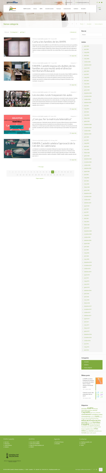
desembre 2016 (88, 334)
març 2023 (86, 149)
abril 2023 (86, 146)
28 (35, 174)
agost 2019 (87, 274)
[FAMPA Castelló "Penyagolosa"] (12, 8)
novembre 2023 (88, 127)
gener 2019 (86, 287)
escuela (90, 423)
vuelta (91, 433)
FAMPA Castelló (44, 38)
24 (23, 174)
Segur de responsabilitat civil (37, 445)
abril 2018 (86, 296)
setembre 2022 (87, 168)
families (96, 422)
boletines (90, 410)
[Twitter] (99, 2)
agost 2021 (87, 206)
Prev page (41, 166)
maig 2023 (86, 143)
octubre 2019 (87, 268)
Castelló (85, 412)
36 (60, 174)
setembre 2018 (87, 290)
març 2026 (86, 58)
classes (94, 412)
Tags (23, 32)
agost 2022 (87, 171)
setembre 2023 (87, 133)
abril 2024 (86, 112)
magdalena (87, 429)
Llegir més (73, 55)
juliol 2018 (86, 293)
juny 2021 (86, 212)
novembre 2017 (88, 309)
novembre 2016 (88, 337)
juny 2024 (86, 105)
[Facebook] (97, 2)
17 (58, 172)
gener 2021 (86, 227)
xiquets (94, 433)
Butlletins (86, 364)
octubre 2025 (87, 61)
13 (46, 172)
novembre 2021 (88, 196)
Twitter (82, 445)
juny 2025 (86, 74)
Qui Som (7, 442)
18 (61, 172)
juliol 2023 (86, 137)
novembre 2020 (88, 234)
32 (48, 174)
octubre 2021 (87, 199)
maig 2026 (86, 52)
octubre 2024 (87, 99)
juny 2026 (86, 49)
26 (29, 174)
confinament (86, 414)
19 (64, 172)
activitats (84, 408)
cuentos (93, 416)
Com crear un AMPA (34, 442)
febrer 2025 (87, 86)
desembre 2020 (88, 231)
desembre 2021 (88, 193)
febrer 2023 (87, 152)
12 (43, 172)
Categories (14, 32)
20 (67, 172)
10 (37, 172)
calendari (94, 410)
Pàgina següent (39, 178)
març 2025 (86, 83)
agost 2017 (87, 318)
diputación (83, 418)
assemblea (84, 410)
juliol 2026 (86, 46)
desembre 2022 (88, 159)
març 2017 (86, 325)
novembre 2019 (88, 265)
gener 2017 (86, 331)
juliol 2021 (86, 209)
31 (45, 174)
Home (81, 24)
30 (41, 174)
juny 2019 (86, 278)
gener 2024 (86, 121)
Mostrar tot (73, 32)
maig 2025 (86, 77)
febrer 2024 (87, 118)
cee (91, 412)
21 (71, 172)
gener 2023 (86, 155)
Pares (87, 431)
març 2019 (86, 284)
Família (92, 425)
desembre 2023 (88, 124)
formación (83, 426)
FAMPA (85, 424)
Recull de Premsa (59, 442)
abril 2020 (86, 256)
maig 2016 (86, 347)
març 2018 (86, 300)
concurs (98, 412)
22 (17, 174)
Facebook (82, 443)
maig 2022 (86, 177)
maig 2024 (86, 108)
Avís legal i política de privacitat (83, 469)
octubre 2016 (87, 340)
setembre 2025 (87, 65)
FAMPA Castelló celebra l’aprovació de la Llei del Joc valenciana (53, 144)
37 (63, 174)
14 (49, 172)
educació (86, 420)
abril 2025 (86, 80)
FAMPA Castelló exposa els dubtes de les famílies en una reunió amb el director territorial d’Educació (53, 68)
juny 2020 (86, 249)
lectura (83, 429)
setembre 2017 (87, 315)
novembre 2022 (88, 162)
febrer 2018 (87, 303)
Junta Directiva (8, 445)
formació (97, 425)
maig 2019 (86, 281)
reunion (91, 431)
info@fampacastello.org (83, 2)
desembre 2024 (88, 93)
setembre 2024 (87, 102)
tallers (100, 431)
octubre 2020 (87, 237)
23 (20, 174)
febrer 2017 (87, 328)
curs (97, 416)
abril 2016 (86, 350)
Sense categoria (88, 367)
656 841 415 (69, 2)
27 (32, 174)
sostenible (96, 431)
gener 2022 (86, 190)
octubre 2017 (87, 312)
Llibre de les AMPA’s (35, 443)
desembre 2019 (88, 262)
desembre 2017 (88, 306)
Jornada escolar (97, 426)
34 (54, 174)
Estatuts (7, 447)
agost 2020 (87, 243)
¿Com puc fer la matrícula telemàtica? (51, 119)
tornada (83, 433)
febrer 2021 (87, 224)
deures (100, 416)
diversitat (96, 418)
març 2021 (86, 221)
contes (100, 414)
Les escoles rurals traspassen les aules (52, 94)
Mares (92, 429)
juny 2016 (86, 343)
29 (38, 174)
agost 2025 (87, 68)
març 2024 (86, 115)
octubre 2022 (87, 165)
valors (88, 433)
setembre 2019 (87, 271)
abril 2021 (86, 218)
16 (55, 172)
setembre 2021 (87, 202)
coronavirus (85, 417)
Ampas (96, 408)
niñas (96, 429)
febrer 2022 (87, 187)
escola (84, 422)
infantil (91, 426)
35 (57, 174)
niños (83, 431)
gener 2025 (86, 90)
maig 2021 (86, 215)
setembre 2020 (87, 240)
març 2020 (86, 259)
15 (52, 172)
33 (51, 174)
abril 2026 (86, 55)
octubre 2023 (87, 130)
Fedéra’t (32, 447)
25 (26, 174)
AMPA (90, 408)
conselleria (94, 414)
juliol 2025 (86, 71)
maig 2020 (86, 253)
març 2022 (86, 184)
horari (87, 426)
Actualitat (89, 24)
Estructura (7, 443)
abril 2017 (86, 321)
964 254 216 (58, 2)
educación (96, 420)
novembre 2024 (88, 96)
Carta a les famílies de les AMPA (49, 41)
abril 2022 (86, 180)
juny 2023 (86, 140)
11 (40, 172)
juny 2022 (86, 174)
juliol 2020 (86, 246)
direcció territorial (90, 418)
